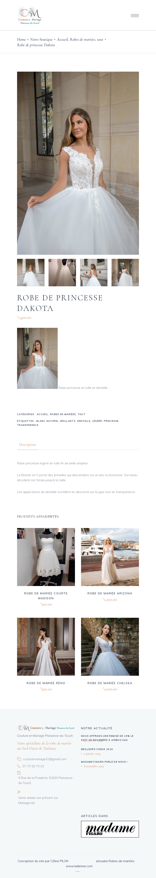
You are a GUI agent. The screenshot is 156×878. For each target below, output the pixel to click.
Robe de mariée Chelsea (110, 683)
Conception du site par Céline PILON (43, 861)
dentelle (84, 421)
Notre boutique (41, 39)
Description (27, 444)
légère (97, 421)
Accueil (62, 39)
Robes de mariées (82, 39)
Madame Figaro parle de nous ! (104, 761)
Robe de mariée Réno (46, 683)
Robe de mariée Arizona (110, 593)
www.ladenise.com (79, 866)
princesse (111, 421)
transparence (27, 425)
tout (100, 39)
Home (21, 39)
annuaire (102, 861)
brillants (67, 421)
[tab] (27, 444)
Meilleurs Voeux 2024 (97, 749)
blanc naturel (47, 421)
